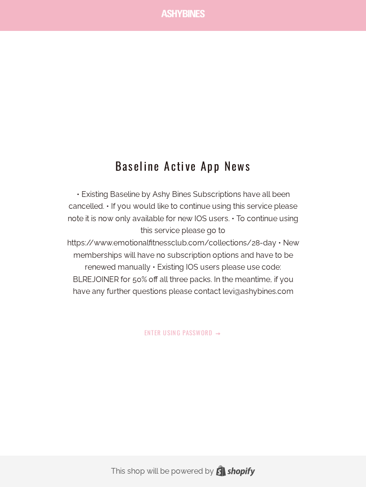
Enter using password (179, 332)
